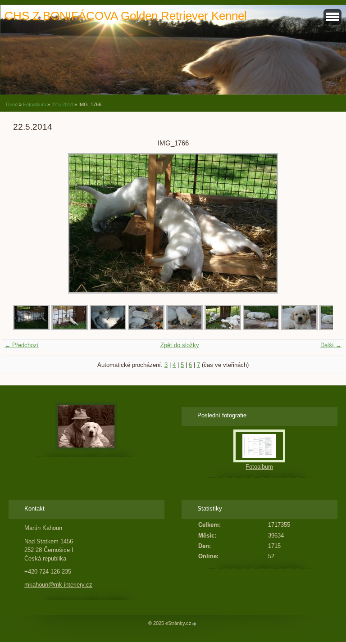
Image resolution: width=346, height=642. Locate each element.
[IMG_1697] (223, 328)
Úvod (12, 104)
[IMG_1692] (108, 328)
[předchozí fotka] (28, 223)
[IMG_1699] (299, 328)
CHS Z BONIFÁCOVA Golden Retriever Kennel (126, 15)
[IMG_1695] (184, 328)
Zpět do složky (179, 345)
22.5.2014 (62, 104)
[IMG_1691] (69, 328)
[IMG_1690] (31, 328)
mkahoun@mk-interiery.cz (58, 584)
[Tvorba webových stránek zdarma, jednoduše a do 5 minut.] (194, 624)
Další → (330, 345)
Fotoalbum (34, 104)
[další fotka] (318, 223)
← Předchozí (22, 345)
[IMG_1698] (261, 328)
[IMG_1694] (146, 328)
